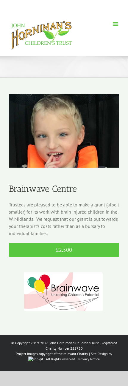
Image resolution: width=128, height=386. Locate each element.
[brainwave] (64, 265)
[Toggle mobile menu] (116, 24)
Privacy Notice (89, 359)
